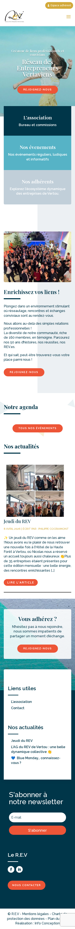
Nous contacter (26, 885)
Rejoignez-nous (37, 89)
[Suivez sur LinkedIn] (19, 869)
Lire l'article (20, 582)
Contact (17, 708)
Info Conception (47, 923)
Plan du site (57, 919)
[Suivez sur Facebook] (11, 869)
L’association (21, 702)
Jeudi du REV (22, 741)
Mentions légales (35, 914)
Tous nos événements (38, 428)
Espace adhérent (61, 5)
